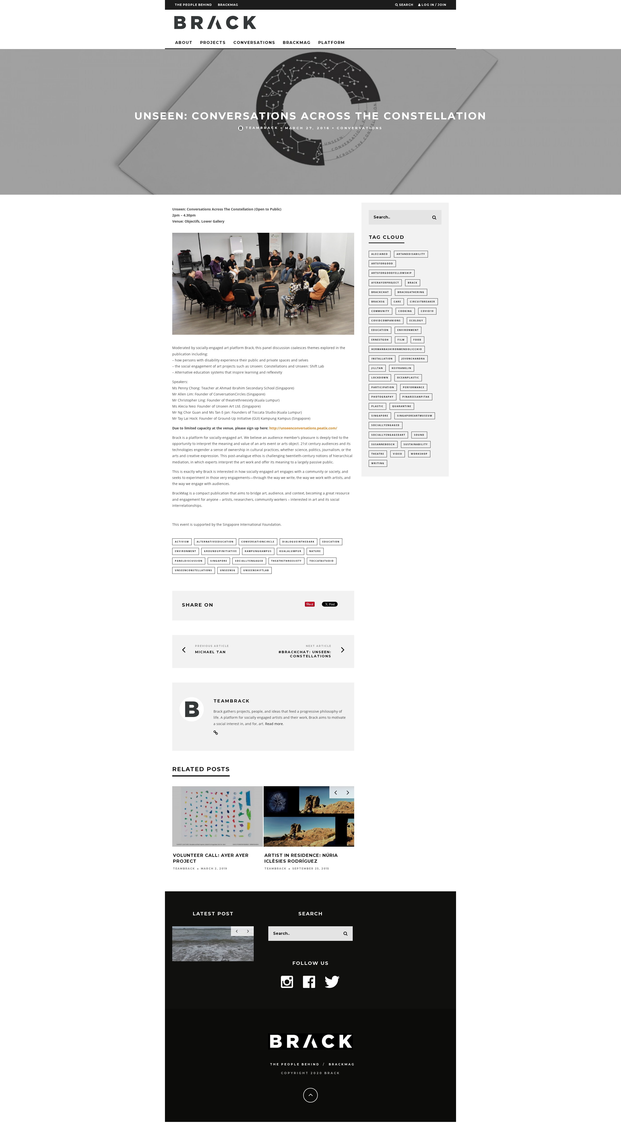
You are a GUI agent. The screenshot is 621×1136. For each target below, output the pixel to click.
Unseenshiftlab (256, 570)
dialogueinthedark (298, 541)
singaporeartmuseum (414, 415)
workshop (419, 453)
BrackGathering (411, 292)
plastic (377, 406)
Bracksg (378, 301)
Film (401, 339)
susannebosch (383, 444)
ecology (416, 320)
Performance (414, 387)
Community (380, 311)
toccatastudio (322, 560)
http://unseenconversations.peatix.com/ (303, 428)
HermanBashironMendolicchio (396, 349)
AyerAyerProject (385, 282)
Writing (377, 463)
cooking (405, 311)
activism (182, 541)
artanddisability (411, 254)
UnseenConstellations (193, 570)
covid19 (427, 311)
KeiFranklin (401, 368)
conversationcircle (258, 541)
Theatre (377, 453)
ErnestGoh (380, 339)
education (331, 541)
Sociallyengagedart (388, 434)
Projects (213, 42)
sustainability (416, 444)
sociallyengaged (249, 560)
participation (382, 387)
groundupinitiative (220, 551)
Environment (185, 551)
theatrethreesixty (286, 560)
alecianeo (379, 254)
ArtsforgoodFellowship (391, 273)
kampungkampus (258, 551)
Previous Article (212, 646)
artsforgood (382, 263)
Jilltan (377, 368)
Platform (331, 42)
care (397, 301)
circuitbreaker (422, 301)
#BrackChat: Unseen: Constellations (304, 654)
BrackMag (228, 5)
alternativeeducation (215, 541)
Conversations (254, 42)
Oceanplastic (408, 377)
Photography (382, 396)
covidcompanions (386, 320)
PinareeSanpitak (416, 396)
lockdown (379, 377)
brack (412, 282)
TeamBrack (261, 128)
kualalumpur (290, 551)
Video (397, 453)
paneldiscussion (189, 560)
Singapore (218, 560)
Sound (419, 434)
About (184, 42)
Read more (274, 723)
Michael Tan (210, 652)
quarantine (401, 406)
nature (315, 551)
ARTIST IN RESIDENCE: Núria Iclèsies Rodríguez (301, 858)
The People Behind (193, 5)
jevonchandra (413, 358)
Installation (382, 358)
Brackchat (380, 292)
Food (417, 339)
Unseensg (228, 570)
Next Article (318, 646)
